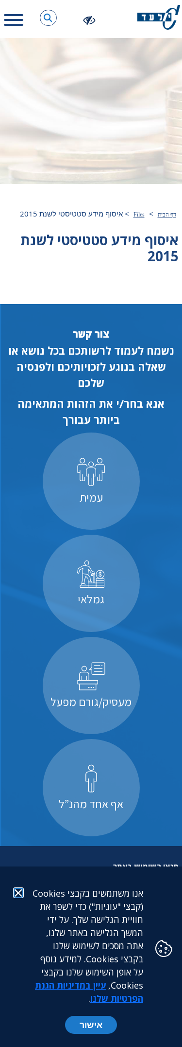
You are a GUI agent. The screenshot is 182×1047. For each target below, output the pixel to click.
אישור (91, 1024)
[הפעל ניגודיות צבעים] (90, 20)
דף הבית (167, 214)
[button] (48, 18)
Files (139, 214)
